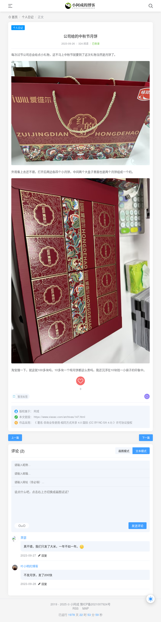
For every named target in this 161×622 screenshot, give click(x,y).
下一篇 (146, 437)
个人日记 (28, 17)
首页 (15, 17)
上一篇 (15, 437)
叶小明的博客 (29, 566)
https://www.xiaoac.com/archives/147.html (59, 417)
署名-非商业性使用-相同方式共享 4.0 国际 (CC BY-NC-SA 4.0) (74, 422)
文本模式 (141, 451)
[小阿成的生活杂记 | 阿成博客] (80, 6)
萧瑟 (23, 537)
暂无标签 (23, 396)
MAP (85, 608)
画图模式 (123, 451)
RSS (75, 608)
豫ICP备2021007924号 (95, 604)
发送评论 (137, 526)
